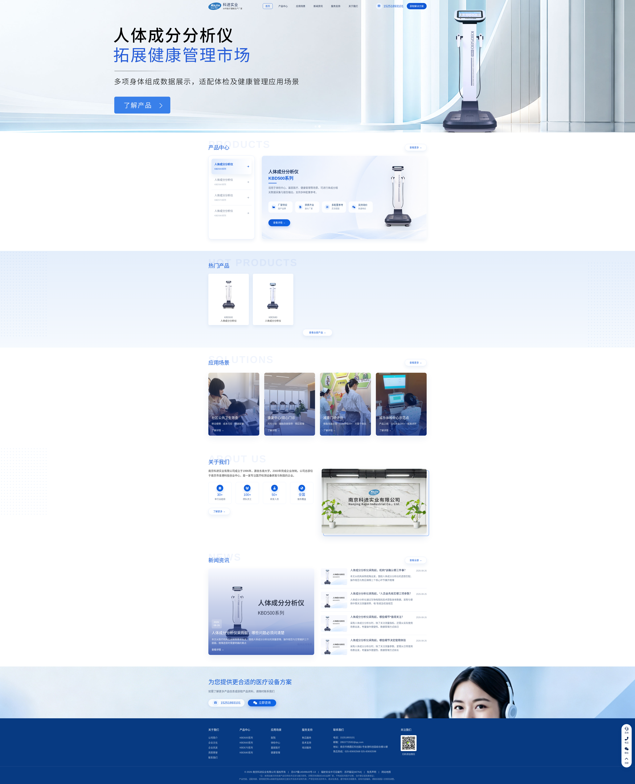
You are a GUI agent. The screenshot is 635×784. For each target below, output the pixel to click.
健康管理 (275, 752)
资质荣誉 (213, 752)
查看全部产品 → (317, 332)
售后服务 (306, 737)
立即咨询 (265, 702)
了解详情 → (218, 430)
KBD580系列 (246, 752)
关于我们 (353, 6)
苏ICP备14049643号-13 (303, 772)
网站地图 (386, 772)
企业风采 (213, 747)
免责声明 (371, 772)
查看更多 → (416, 147)
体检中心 (275, 742)
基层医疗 (275, 747)
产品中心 (283, 6)
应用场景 (300, 6)
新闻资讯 (318, 6)
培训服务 (306, 747)
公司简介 (213, 737)
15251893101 (231, 703)
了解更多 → (219, 511)
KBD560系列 (246, 742)
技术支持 (306, 742)
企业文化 (213, 742)
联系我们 (213, 757)
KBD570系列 (246, 747)
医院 (273, 737)
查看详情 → (279, 222)
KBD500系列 (246, 737)
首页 (267, 6)
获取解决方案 (417, 6)
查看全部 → (416, 560)
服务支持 (335, 6)
